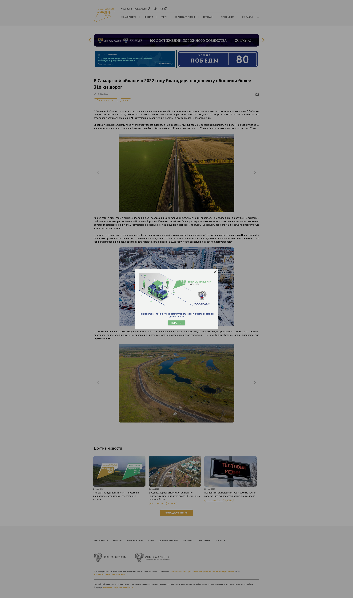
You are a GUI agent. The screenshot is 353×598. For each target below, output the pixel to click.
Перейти (176, 323)
